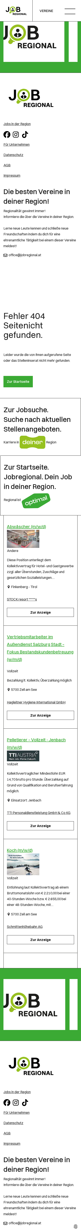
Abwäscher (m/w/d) (26, 526)
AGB (7, 165)
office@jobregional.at (25, 255)
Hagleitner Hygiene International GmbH (36, 702)
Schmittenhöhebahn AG (25, 926)
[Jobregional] (40, 98)
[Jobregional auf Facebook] (7, 134)
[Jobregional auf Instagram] (16, 134)
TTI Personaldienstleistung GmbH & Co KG (38, 812)
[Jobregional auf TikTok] (26, 134)
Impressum (11, 175)
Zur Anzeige (40, 612)
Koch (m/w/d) (20, 850)
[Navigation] (72, 12)
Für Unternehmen (16, 144)
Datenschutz (13, 155)
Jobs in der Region (17, 124)
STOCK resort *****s (22, 599)
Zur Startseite (18, 381)
